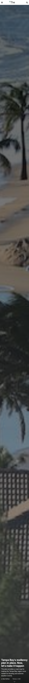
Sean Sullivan (6, 679)
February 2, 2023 (16, 679)
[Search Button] (27, 2)
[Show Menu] (2, 2)
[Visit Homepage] (14, 2)
